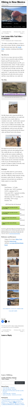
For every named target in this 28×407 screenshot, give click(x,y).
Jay (22, 399)
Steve (11, 404)
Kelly (6, 401)
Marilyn (20, 401)
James (19, 399)
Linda (18, 401)
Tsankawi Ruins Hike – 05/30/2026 (9, 393)
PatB (17, 403)
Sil (7, 404)
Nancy (11, 403)
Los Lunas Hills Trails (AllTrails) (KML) (9, 218)
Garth (17, 399)
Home (23, 26)
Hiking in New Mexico (13, 2)
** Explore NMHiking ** (7, 23)
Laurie (11, 401)
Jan (20, 399)
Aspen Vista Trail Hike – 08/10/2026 (9, 389)
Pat (7, 327)
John (2, 401)
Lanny (8, 401)
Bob (9, 399)
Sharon (5, 404)
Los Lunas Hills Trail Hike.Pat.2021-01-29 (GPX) (10, 213)
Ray (21, 403)
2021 (13, 325)
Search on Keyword (19, 382)
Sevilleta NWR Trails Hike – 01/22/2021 (6, 32)
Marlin (3, 403)
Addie (2, 399)
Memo (6, 403)
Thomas (17, 404)
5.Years (16, 325)
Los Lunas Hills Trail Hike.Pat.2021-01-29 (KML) (10, 208)
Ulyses (20, 404)
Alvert (4, 399)
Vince (22, 404)
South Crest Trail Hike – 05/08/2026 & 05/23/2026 (12, 394)
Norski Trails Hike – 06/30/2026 (9, 387)
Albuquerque (21, 325)
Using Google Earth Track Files (14, 233)
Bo (8, 399)
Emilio (14, 399)
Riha (23, 403)
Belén (7, 399)
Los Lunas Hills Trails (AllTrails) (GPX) (9, 223)
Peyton (19, 403)
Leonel (13, 401)
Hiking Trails (19, 239)
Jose (4, 401)
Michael (8, 403)
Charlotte (11, 399)
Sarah (2, 404)
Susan (14, 404)
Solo (9, 404)
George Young (18, 40)
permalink (16, 327)
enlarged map (13, 241)
